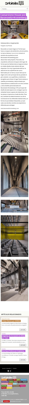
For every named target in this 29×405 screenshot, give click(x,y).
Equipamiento (24, 379)
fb (10, 371)
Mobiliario (25, 381)
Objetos (10, 383)
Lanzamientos (5, 383)
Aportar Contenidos (6, 368)
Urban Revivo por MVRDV (11, 321)
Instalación (9, 387)
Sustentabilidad (16, 385)
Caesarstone (14, 53)
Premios (20, 381)
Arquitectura (10, 379)
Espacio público (5, 381)
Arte (15, 379)
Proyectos (10, 385)
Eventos (11, 381)
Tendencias (22, 385)
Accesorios (4, 379)
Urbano (15, 381)
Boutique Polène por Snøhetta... (13, 351)
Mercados (4, 387)
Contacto (15, 368)
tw (8, 371)
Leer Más (22, 329)
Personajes (4, 385)
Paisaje (14, 383)
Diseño (18, 379)
